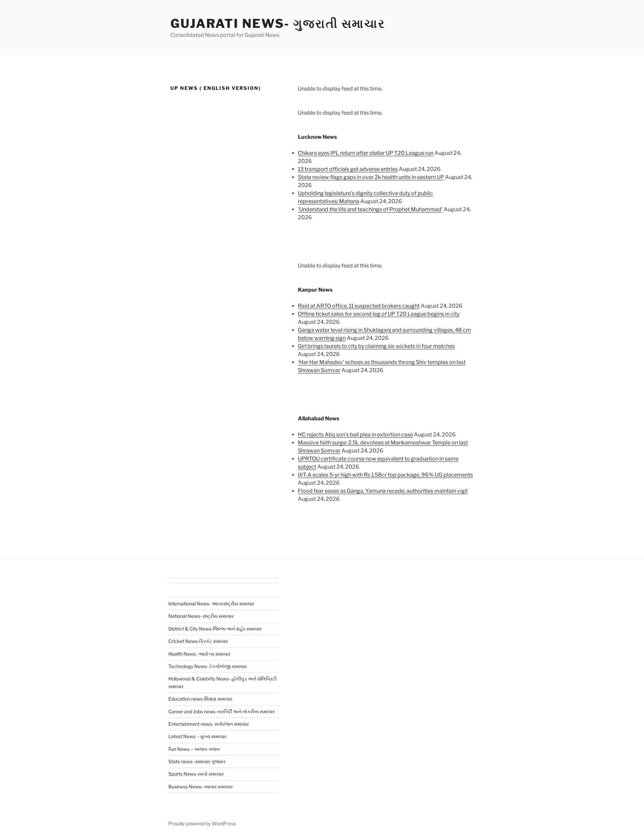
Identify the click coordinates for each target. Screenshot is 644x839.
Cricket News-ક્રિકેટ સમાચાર (198, 641)
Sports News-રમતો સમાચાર (196, 774)
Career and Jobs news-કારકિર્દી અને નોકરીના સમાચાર (221, 711)
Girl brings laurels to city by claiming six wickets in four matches (376, 346)
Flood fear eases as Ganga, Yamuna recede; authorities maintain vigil (383, 491)
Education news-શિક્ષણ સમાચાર (200, 699)
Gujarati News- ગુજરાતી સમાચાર (277, 23)
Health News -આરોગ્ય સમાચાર (199, 654)
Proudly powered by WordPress (202, 823)
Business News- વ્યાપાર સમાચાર (200, 786)
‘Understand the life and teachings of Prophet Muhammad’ (370, 209)
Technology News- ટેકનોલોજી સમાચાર (207, 666)
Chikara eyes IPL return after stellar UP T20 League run (365, 153)
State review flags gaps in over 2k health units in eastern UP (371, 177)
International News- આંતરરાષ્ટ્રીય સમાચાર (211, 603)
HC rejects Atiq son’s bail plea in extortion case (355, 434)
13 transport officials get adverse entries (348, 169)
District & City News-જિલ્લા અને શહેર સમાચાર (215, 629)
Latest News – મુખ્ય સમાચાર (197, 736)
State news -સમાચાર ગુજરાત (196, 761)
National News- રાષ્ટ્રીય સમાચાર (201, 616)
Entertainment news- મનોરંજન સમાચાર (208, 724)
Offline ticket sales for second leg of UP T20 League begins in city (379, 314)
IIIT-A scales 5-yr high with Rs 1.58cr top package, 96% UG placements (385, 475)
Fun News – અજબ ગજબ (194, 749)
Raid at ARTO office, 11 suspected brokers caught (359, 306)
